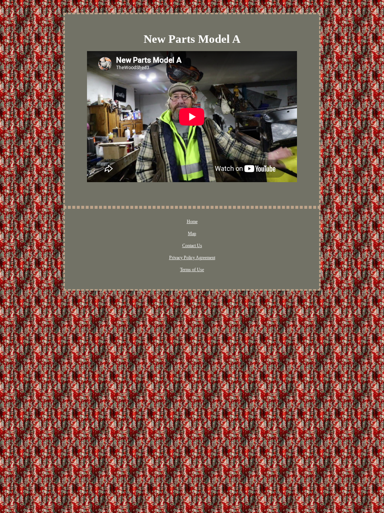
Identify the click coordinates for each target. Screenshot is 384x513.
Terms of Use (192, 269)
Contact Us (192, 245)
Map (192, 233)
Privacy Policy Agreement (192, 257)
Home (192, 221)
